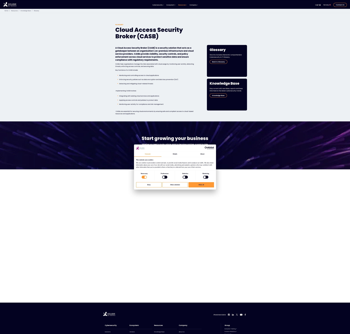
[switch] (164, 177)
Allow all (201, 184)
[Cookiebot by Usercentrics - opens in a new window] (206, 148)
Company (183, 325)
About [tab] (202, 154)
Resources (15, 11)
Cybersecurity (111, 325)
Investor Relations (230, 331)
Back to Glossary (218, 62)
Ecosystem (134, 325)
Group (227, 325)
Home (7, 11)
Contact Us (340, 5)
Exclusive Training (230, 329)
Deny (148, 184)
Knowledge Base (26, 11)
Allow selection (175, 184)
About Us (181, 332)
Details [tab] (175, 154)
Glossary (36, 11)
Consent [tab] (147, 154)
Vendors (132, 332)
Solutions (108, 332)
